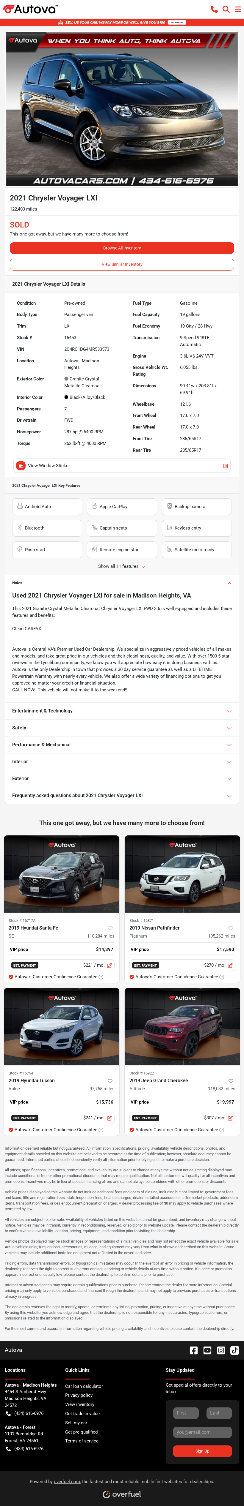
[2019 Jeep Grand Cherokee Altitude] (182, 1026)
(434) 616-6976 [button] (28, 1413)
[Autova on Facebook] (191, 1350)
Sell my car (76, 1423)
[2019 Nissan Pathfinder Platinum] (182, 874)
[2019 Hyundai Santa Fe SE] (61, 874)
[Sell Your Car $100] (122, 22)
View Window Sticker (49, 465)
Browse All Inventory (122, 248)
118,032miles (221, 1088)
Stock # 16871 (141, 920)
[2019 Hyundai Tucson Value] (61, 1026)
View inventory (79, 1404)
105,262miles (221, 936)
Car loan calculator (84, 1386)
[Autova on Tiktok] (232, 1350)
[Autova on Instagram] (219, 1350)
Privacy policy (79, 1395)
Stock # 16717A (22, 920)
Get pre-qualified (81, 1432)
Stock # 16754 (21, 1073)
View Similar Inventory (122, 264)
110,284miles (101, 936)
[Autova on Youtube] (205, 1350)
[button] (214, 9)
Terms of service (81, 1441)
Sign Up (202, 1451)
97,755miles (102, 1088)
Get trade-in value (82, 1413)
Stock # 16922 (141, 1073)
